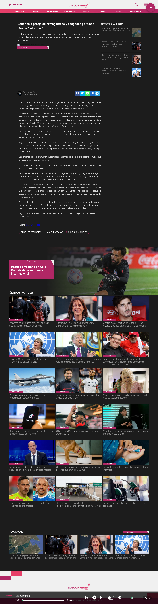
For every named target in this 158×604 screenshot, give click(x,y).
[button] (31, 232)
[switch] (111, 598)
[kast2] (136, 63)
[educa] (136, 50)
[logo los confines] (79, 7)
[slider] (23, 600)
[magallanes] (26, 553)
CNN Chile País (33, 225)
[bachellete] (131, 553)
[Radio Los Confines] (136, 7)
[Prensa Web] (19, 95)
